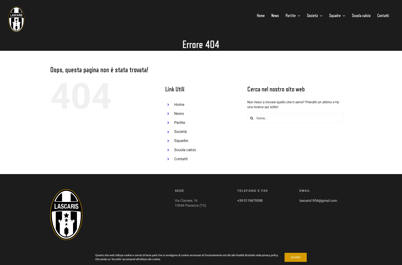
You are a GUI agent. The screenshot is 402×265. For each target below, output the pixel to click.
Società (180, 131)
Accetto (296, 257)
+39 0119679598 (250, 201)
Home (179, 104)
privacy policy (270, 255)
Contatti (181, 159)
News (179, 113)
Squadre (181, 140)
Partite (179, 122)
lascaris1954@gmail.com (318, 201)
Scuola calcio (185, 150)
